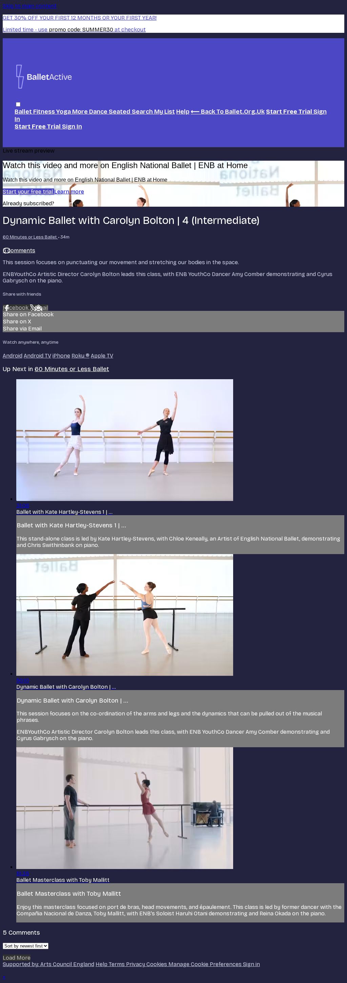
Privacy (136, 964)
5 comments (19, 250)
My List (164, 111)
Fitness (44, 111)
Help (182, 111)
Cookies (157, 964)
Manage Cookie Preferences (205, 964)
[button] (18, 104)
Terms (117, 964)
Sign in (64, 203)
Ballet (24, 111)
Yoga (64, 111)
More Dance (90, 111)
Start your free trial (28, 191)
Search (143, 111)
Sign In (72, 126)
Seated (120, 111)
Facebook (16, 307)
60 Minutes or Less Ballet (30, 237)
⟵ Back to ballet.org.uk (228, 111)
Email (41, 307)
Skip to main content (30, 6)
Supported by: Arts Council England (48, 964)
